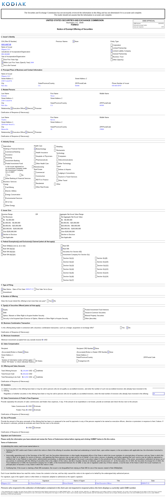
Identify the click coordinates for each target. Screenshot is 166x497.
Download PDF (159, 4)
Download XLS (162, 4)
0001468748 (6, 44)
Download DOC (156, 4)
